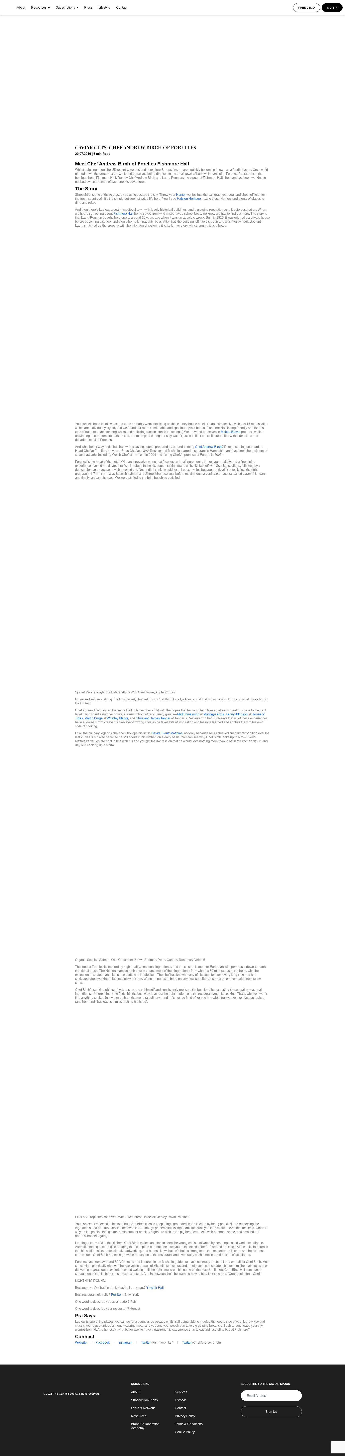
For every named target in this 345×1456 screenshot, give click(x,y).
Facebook (102, 1342)
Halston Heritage (189, 198)
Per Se (116, 1294)
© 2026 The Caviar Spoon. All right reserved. (71, 1393)
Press (88, 7)
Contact (121, 7)
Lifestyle (104, 7)
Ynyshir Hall (155, 1287)
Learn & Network (143, 1408)
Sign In (332, 7)
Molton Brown (230, 432)
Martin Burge (93, 718)
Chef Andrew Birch (208, 446)
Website (81, 1342)
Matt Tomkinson (188, 714)
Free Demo (306, 7)
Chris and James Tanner (153, 718)
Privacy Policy (185, 1416)
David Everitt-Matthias (166, 733)
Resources (39, 7)
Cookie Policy (185, 1432)
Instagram (125, 1342)
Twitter (146, 1342)
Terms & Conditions (189, 1424)
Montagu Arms (213, 714)
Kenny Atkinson (236, 714)
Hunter (181, 194)
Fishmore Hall (123, 213)
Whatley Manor (117, 718)
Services (181, 1392)
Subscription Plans (144, 1400)
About (21, 7)
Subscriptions (66, 7)
